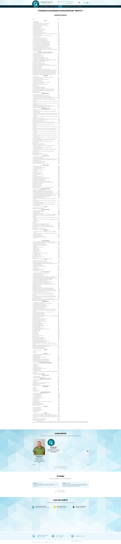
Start (87, 464)
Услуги (51, 6)
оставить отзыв (60, 491)
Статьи (74, 6)
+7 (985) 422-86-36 (69, 3)
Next (87, 451)
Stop (88, 464)
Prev (33, 451)
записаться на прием (60, 467)
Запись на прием (67, 6)
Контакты (79, 6)
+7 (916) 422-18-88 (40, 536)
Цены (60, 6)
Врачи (56, 6)
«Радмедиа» (80, 541)
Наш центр (45, 6)
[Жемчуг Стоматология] (35, 3)
